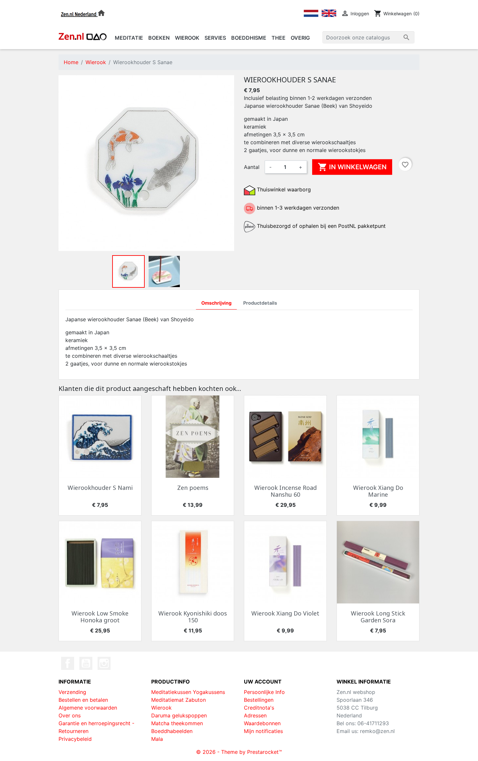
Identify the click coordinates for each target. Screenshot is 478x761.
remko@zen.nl (377, 731)
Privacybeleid (75, 739)
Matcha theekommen (177, 723)
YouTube (85, 663)
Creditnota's (259, 707)
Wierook (161, 707)
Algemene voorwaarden (88, 707)
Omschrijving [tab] (216, 303)
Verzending (72, 692)
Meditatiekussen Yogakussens (188, 692)
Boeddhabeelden (172, 731)
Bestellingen (258, 700)
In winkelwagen (352, 167)
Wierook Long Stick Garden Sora (378, 616)
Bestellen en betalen (83, 700)
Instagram (104, 663)
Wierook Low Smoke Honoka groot (100, 616)
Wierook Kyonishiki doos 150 (192, 616)
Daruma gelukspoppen (179, 715)
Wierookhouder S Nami (100, 487)
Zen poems (192, 487)
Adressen (255, 715)
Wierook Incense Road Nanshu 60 (285, 491)
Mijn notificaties (263, 731)
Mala (157, 739)
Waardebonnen (262, 723)
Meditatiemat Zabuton (178, 700)
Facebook (67, 663)
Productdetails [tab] (260, 303)
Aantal (251, 167)
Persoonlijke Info (264, 692)
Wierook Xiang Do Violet (285, 613)
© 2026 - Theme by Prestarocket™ (239, 752)
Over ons (70, 715)
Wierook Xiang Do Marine (378, 491)
